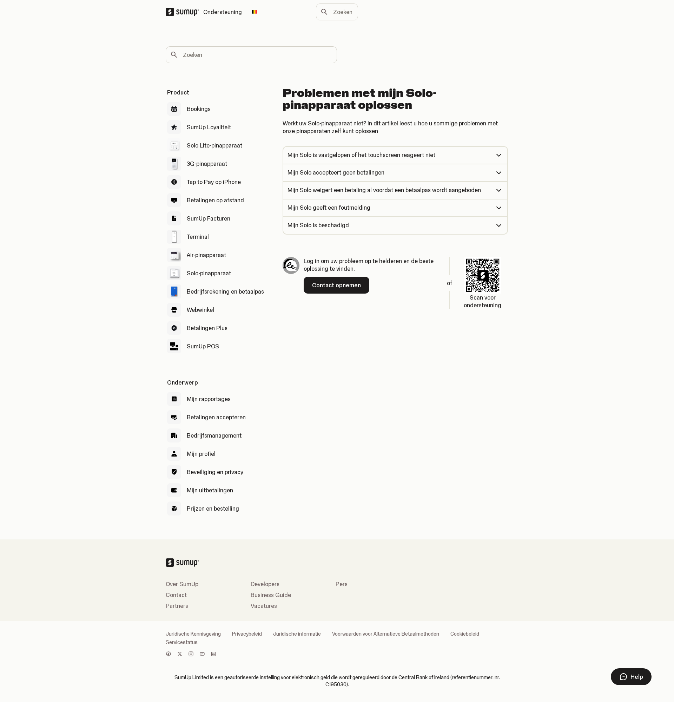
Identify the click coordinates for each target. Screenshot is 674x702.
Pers (342, 584)
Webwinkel (200, 309)
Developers (265, 584)
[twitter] (180, 654)
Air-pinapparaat (206, 254)
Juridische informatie (297, 634)
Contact (176, 594)
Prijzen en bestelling (213, 508)
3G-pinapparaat (207, 163)
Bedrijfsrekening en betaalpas (225, 291)
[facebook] (168, 654)
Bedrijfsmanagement (214, 435)
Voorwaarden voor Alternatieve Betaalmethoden (385, 634)
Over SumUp (182, 584)
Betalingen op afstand (215, 200)
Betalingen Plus (207, 328)
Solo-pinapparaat (209, 273)
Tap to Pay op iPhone (214, 181)
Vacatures (264, 605)
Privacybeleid (247, 634)
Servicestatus (182, 642)
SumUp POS (203, 346)
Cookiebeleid (464, 634)
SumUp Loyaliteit (209, 127)
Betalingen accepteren (216, 417)
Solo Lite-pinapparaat (214, 145)
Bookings (199, 108)
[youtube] (202, 654)
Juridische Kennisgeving (193, 634)
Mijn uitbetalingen (210, 490)
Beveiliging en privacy (215, 471)
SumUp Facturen (208, 218)
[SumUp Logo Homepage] (184, 12)
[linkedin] (213, 654)
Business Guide (271, 594)
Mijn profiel (201, 453)
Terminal (198, 236)
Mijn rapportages (209, 398)
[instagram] (191, 654)
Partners (177, 605)
